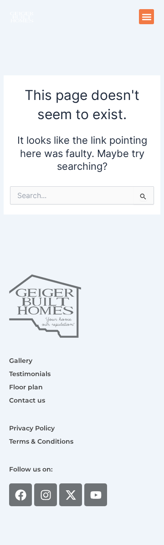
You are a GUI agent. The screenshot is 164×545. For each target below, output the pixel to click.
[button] (146, 16)
